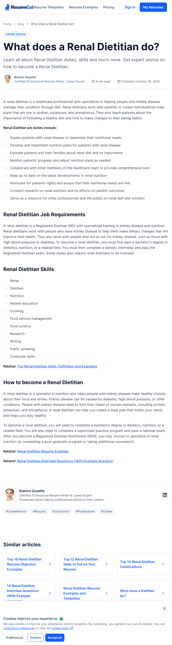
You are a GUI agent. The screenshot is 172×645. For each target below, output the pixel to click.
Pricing (108, 7)
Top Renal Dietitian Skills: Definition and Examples (57, 366)
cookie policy (61, 628)
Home (7, 24)
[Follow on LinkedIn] (165, 495)
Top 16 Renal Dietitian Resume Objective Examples (24, 564)
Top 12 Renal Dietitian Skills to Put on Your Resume (80, 564)
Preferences (14, 637)
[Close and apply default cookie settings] (164, 608)
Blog (21, 24)
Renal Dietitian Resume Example (42, 451)
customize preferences (19, 628)
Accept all (55, 637)
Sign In (130, 7)
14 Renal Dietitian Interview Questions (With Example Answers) (23, 593)
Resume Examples (83, 7)
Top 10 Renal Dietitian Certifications (137, 564)
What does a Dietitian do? (137, 593)
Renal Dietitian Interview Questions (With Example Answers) (65, 461)
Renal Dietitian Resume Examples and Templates (81, 593)
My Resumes (153, 7)
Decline (35, 637)
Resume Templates (49, 7)
